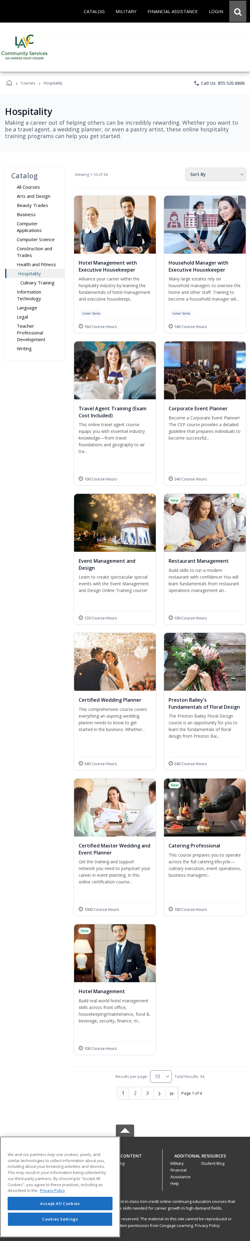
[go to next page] (160, 1093)
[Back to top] (125, 1159)
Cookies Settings (60, 1219)
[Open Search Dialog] (237, 11)
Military (177, 1163)
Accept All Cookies (60, 1203)
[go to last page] (172, 1093)
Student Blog (212, 1163)
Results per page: (132, 1076)
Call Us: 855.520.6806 (219, 83)
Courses (28, 83)
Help (174, 1183)
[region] (60, 1186)
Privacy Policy (207, 1225)
